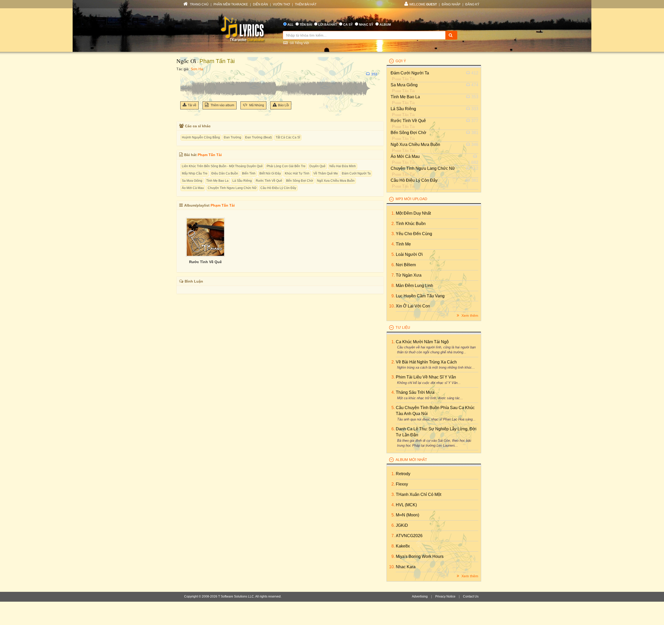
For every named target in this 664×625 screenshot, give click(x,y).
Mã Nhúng (256, 105)
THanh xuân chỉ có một (418, 494)
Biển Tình (248, 173)
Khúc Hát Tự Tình (297, 173)
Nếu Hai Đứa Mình (342, 166)
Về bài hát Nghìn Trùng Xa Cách (426, 362)
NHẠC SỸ (366, 24)
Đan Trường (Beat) (258, 137)
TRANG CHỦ (199, 4)
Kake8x (403, 546)
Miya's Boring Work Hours (420, 556)
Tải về (192, 105)
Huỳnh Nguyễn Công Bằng (201, 137)
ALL (290, 24)
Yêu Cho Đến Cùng (414, 233)
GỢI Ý (401, 61)
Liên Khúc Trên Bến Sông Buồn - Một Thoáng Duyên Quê (222, 166)
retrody (403, 474)
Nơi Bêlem (406, 265)
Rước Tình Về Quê (269, 180)
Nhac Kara (406, 567)
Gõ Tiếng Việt (299, 43)
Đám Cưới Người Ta (356, 173)
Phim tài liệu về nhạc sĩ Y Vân (426, 377)
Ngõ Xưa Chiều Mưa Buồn (336, 180)
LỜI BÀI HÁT (327, 24)
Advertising (420, 596)
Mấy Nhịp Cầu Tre (195, 173)
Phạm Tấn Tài (217, 61)
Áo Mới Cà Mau (193, 188)
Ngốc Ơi (186, 61)
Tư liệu (403, 327)
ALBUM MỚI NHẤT (411, 460)
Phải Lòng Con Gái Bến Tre (286, 166)
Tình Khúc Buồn (411, 223)
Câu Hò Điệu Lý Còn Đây (278, 188)
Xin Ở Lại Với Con (413, 306)
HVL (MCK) (406, 505)
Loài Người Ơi (409, 254)
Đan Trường (232, 137)
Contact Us (471, 596)
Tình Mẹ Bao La (217, 180)
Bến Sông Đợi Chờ (299, 180)
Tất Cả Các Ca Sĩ (288, 137)
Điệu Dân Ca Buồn (224, 173)
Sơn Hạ (197, 69)
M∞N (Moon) (407, 515)
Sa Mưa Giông (192, 180)
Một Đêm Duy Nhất (413, 213)
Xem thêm (469, 315)
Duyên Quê (317, 166)
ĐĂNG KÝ (472, 4)
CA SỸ (348, 24)
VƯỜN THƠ (281, 4)
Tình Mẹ (403, 244)
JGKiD (402, 525)
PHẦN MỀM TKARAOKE (230, 4)
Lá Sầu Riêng (242, 180)
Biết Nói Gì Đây (270, 173)
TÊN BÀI (306, 24)
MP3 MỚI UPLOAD (411, 199)
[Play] (185, 74)
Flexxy (402, 484)
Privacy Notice (445, 596)
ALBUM (385, 24)
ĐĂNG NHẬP (451, 4)
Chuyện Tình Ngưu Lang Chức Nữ (232, 188)
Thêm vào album (222, 105)
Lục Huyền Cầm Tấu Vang (420, 296)
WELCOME (423, 4)
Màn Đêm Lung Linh (414, 285)
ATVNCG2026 (409, 535)
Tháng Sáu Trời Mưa (415, 392)
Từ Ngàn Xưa (408, 275)
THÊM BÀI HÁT (305, 4)
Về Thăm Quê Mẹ (325, 173)
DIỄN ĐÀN (260, 4)
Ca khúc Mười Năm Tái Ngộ (422, 342)
